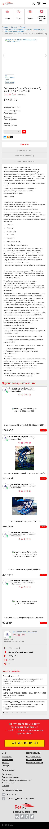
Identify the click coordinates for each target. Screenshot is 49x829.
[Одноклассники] (8, 137)
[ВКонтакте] (5, 137)
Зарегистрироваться (24, 743)
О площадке (7, 757)
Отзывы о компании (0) (24, 161)
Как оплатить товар (34, 760)
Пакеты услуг (7, 774)
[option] (11, 79)
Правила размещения (10, 777)
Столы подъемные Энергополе (21, 388)
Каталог (14, 27)
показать (17, 391)
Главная (5, 27)
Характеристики (24, 150)
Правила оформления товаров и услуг (17, 780)
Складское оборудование (14, 31)
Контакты (11, 794)
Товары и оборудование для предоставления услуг (24, 29)
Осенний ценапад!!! (11, 676)
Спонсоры (5, 766)
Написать (11, 660)
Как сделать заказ (33, 757)
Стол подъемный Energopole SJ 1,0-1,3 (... (24, 521)
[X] (11, 137)
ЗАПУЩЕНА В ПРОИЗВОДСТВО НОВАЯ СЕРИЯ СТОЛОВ (23, 688)
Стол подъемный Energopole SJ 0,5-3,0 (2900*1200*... (24, 473)
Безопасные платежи (34, 763)
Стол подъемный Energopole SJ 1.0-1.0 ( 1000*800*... (24, 618)
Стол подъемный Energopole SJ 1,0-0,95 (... (24, 569)
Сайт (9, 664)
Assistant (5, 786)
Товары (23, 27)
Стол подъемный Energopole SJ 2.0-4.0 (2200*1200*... (24, 425)
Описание (24, 144)
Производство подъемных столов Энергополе (23, 701)
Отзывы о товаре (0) (24, 155)
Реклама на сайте (8, 783)
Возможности (7, 760)
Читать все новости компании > (15, 713)
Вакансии (5, 763)
